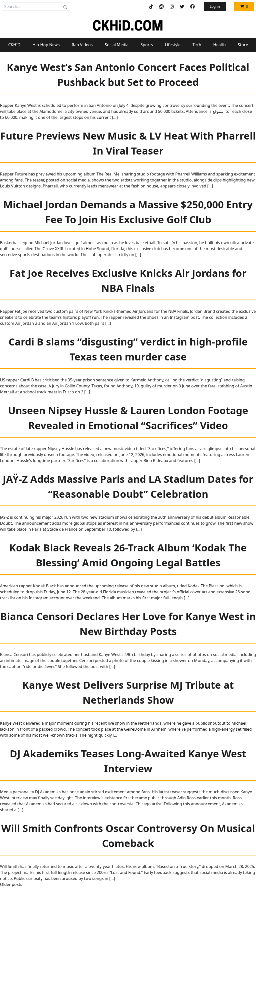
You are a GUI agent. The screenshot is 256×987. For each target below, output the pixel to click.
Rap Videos (82, 44)
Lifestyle (172, 44)
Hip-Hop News (46, 44)
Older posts (11, 884)
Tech (196, 44)
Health (219, 44)
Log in (215, 6)
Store (243, 44)
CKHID (14, 44)
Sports (146, 44)
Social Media (116, 44)
